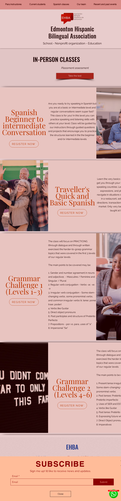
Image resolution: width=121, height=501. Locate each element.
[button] (60, 494)
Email (15, 476)
